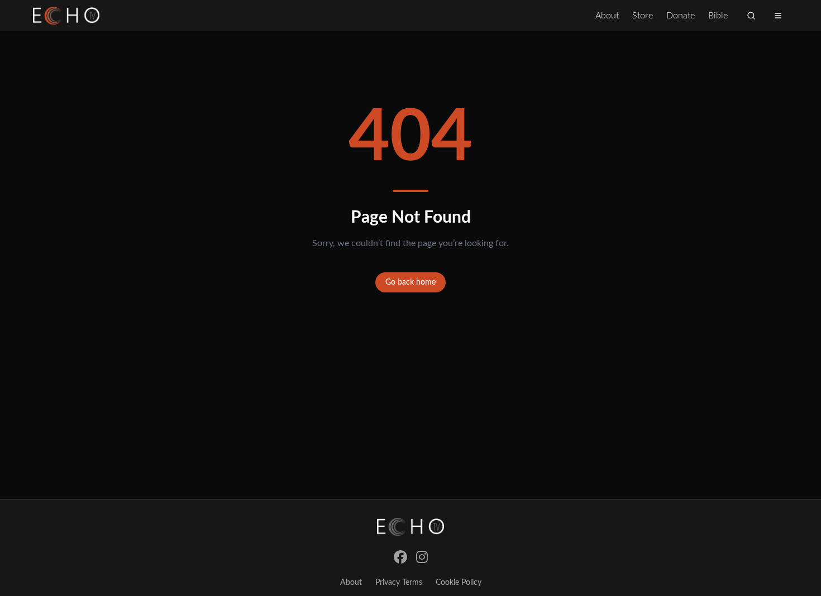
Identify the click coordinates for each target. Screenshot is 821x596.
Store (642, 15)
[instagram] (422, 558)
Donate (680, 15)
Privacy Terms (398, 583)
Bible (718, 15)
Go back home (410, 282)
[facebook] (400, 558)
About (607, 15)
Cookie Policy (458, 583)
